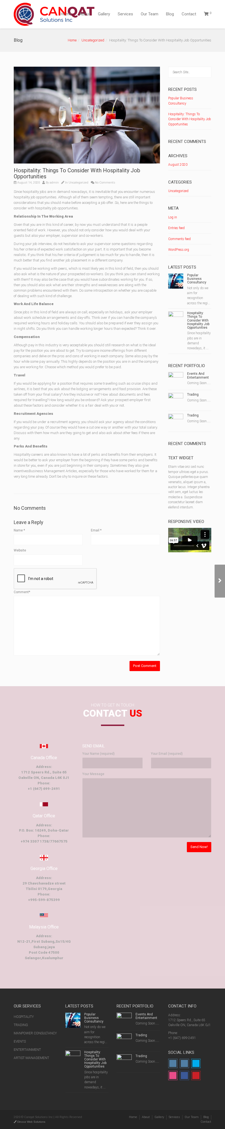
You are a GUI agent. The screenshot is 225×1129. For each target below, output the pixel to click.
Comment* (22, 592)
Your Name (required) (98, 754)
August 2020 (177, 165)
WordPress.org (178, 250)
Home (66, 14)
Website (20, 550)
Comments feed (179, 239)
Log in (172, 217)
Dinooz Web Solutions (30, 1121)
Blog (170, 14)
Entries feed (176, 228)
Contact (189, 14)
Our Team (149, 14)
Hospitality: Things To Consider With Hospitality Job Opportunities (189, 119)
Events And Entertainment (198, 375)
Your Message (93, 774)
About (84, 14)
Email (96, 530)
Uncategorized (92, 40)
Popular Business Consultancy (196, 278)
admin (54, 182)
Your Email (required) (167, 754)
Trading (193, 394)
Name (19, 530)
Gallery (104, 14)
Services (125, 14)
